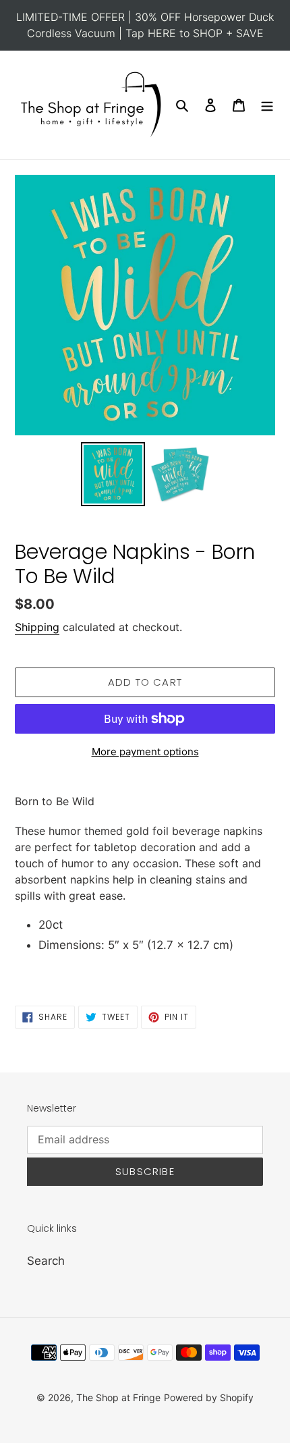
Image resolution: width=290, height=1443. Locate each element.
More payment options (145, 751)
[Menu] (267, 105)
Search (46, 1261)
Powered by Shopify (209, 1397)
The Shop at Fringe (118, 1397)
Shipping (37, 627)
